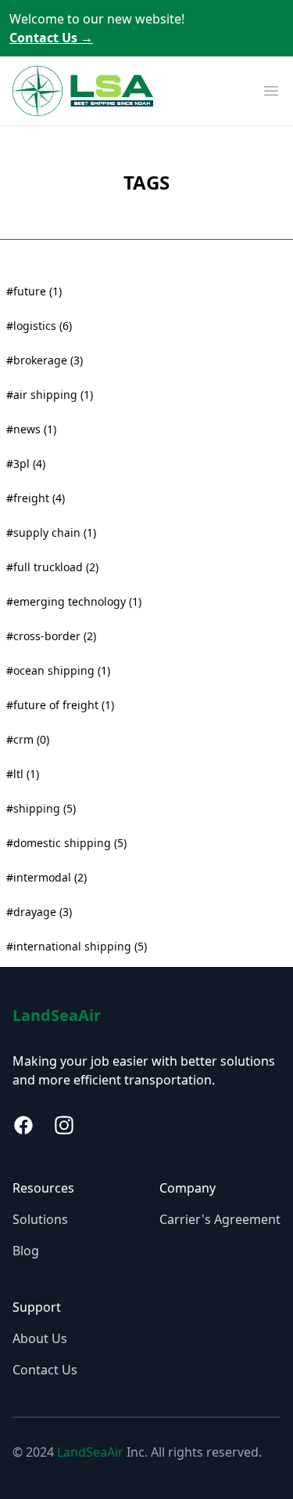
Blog (26, 1250)
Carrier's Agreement (219, 1219)
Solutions (40, 1219)
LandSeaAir (57, 1015)
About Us (40, 1338)
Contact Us (51, 37)
